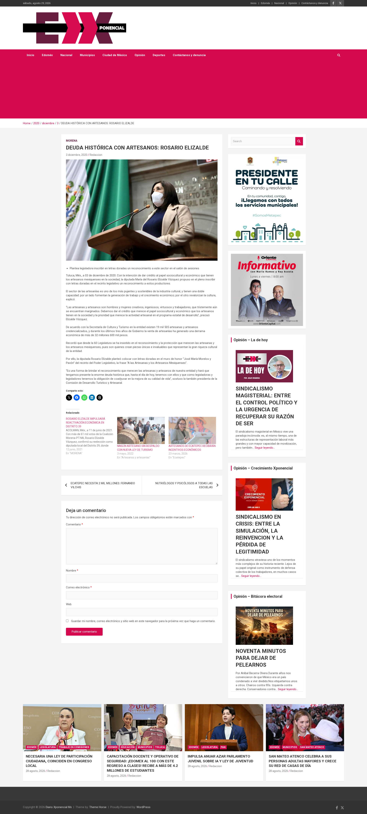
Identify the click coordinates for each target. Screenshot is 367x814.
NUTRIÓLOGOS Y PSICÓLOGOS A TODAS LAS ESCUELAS (184, 485)
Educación (128, 747)
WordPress (143, 807)
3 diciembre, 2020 (76, 154)
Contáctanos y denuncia (314, 3)
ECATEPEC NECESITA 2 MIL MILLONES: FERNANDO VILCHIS (103, 485)
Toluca (160, 747)
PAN (223, 747)
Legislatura (48, 747)
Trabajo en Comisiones (74, 747)
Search (299, 141)
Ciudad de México (114, 55)
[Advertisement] (178, 90)
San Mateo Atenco (312, 747)
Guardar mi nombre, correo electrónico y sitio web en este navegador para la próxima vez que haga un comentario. (143, 621)
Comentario (74, 524)
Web (68, 604)
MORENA (71, 140)
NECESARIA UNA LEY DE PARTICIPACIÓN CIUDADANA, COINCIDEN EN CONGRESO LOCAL (59, 761)
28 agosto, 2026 (35, 770)
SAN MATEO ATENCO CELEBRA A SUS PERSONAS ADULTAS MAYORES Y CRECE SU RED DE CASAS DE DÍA (302, 761)
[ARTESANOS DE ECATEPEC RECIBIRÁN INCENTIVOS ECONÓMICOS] (192, 430)
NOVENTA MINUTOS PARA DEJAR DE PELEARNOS (261, 658)
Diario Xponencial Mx (59, 807)
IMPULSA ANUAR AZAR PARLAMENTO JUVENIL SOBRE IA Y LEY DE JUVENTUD (220, 758)
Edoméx (265, 3)
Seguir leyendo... (265, 447)
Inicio (254, 3)
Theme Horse (97, 807)
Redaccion (96, 154)
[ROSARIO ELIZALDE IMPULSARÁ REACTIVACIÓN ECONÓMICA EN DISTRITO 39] (91, 436)
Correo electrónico (79, 587)
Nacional (279, 3)
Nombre (72, 570)
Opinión (292, 3)
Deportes (159, 55)
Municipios (87, 55)
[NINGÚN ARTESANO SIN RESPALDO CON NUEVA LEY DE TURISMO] (141, 430)
